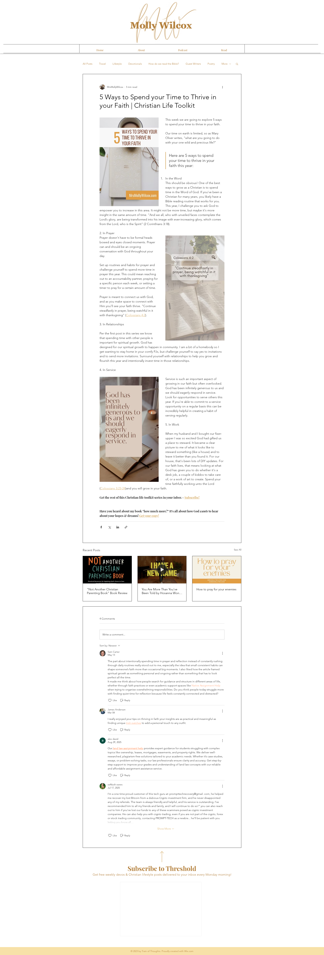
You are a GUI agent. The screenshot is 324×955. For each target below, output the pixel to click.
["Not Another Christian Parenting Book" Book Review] (107, 569)
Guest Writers (193, 63)
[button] (237, 63)
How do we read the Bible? (163, 63)
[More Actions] (222, 653)
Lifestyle (117, 63)
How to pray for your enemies (216, 589)
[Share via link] (126, 527)
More (224, 63)
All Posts (87, 63)
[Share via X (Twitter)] (109, 527)
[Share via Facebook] (101, 527)
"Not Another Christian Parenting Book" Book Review (107, 591)
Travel (102, 63)
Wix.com (188, 951)
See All (237, 549)
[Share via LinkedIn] (117, 527)
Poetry (211, 63)
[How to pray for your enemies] (216, 569)
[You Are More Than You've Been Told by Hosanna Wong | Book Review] (162, 569)
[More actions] (222, 87)
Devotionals (135, 63)
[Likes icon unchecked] (110, 700)
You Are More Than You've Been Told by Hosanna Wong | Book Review (161, 591)
